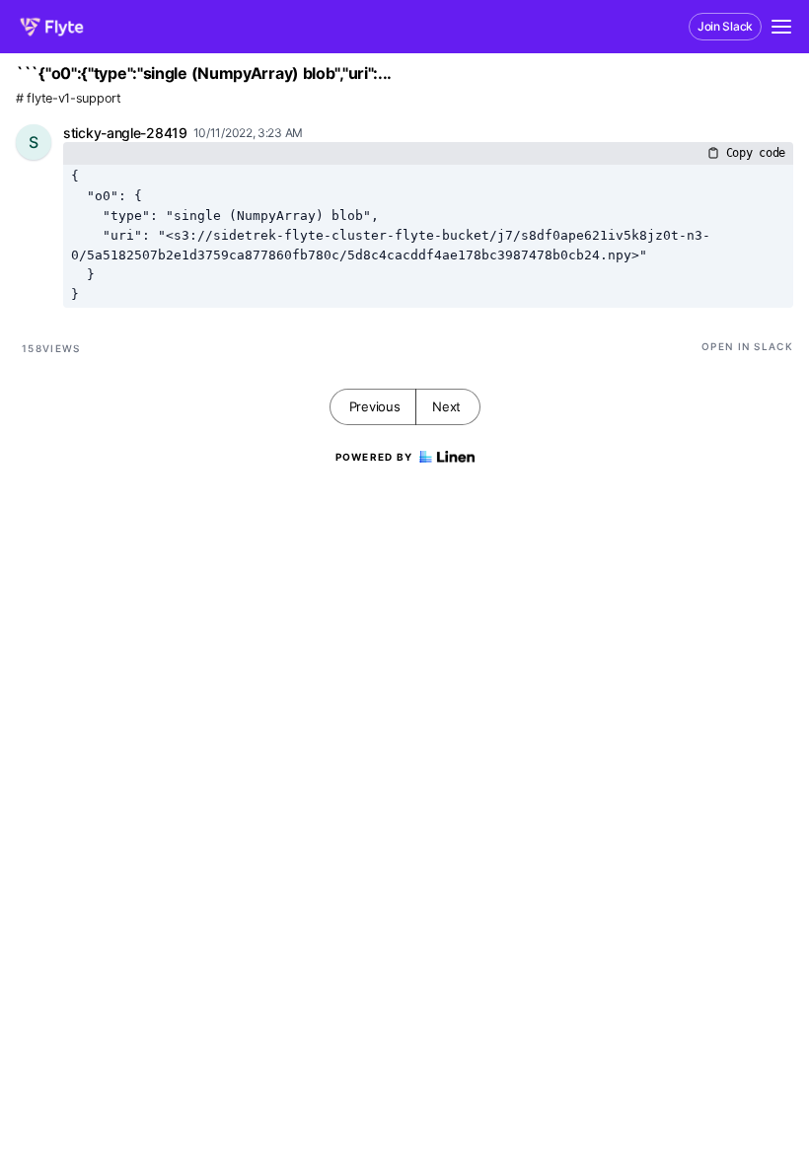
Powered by (374, 457)
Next (446, 406)
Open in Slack (747, 346)
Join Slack (725, 26)
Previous (375, 406)
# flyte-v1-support (68, 98)
